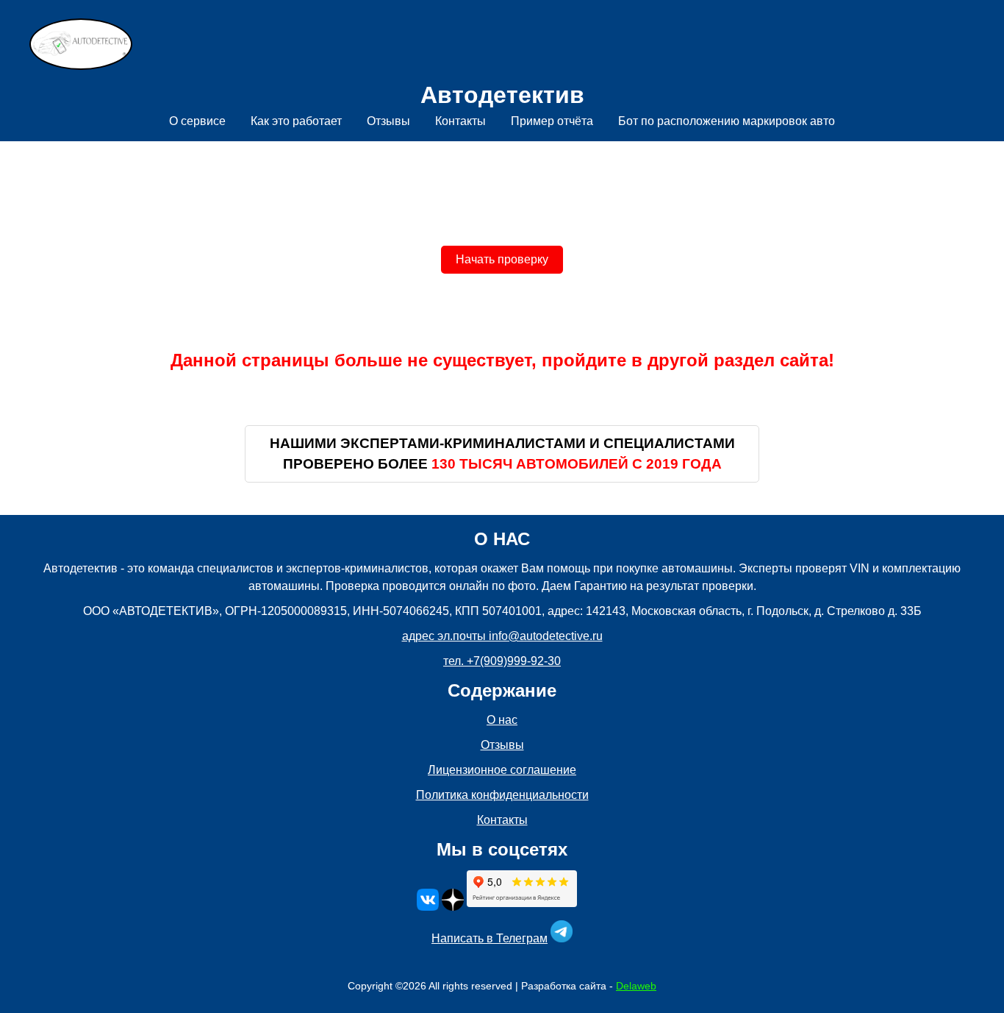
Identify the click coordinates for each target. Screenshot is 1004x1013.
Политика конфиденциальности (502, 795)
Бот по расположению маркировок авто (726, 121)
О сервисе (197, 121)
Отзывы (388, 121)
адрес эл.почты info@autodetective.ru (502, 636)
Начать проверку (502, 259)
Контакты (460, 121)
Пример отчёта (552, 121)
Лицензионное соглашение (502, 770)
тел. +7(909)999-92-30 (502, 661)
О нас (502, 720)
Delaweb (636, 986)
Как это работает (296, 121)
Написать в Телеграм (489, 938)
